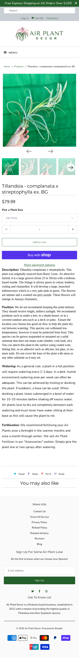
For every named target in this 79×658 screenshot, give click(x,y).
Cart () (38, 18)
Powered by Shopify (52, 628)
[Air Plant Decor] (39, 35)
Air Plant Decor (33, 628)
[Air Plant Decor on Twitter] (32, 591)
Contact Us (39, 511)
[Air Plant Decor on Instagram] (46, 591)
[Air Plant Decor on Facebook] (39, 591)
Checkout (52, 18)
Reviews (39, 538)
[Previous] (29, 151)
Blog (39, 544)
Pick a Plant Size (12, 210)
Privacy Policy (39, 522)
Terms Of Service (39, 517)
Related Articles (39, 533)
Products (19, 66)
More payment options (39, 265)
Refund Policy (39, 527)
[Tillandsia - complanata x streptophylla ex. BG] (39, 110)
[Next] (50, 151)
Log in (25, 18)
